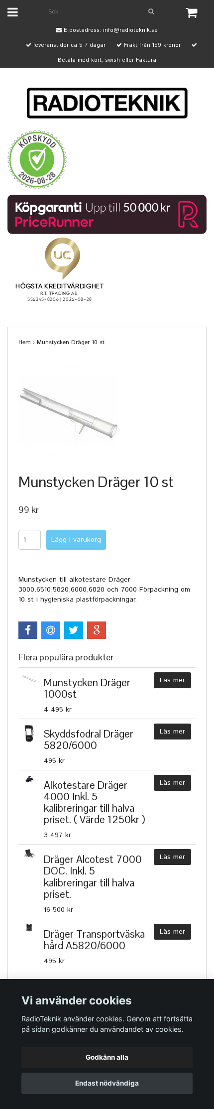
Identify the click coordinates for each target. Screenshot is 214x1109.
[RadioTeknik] (107, 103)
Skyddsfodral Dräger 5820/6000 (88, 739)
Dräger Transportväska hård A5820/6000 (94, 939)
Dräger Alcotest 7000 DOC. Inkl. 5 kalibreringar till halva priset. (93, 876)
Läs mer (172, 680)
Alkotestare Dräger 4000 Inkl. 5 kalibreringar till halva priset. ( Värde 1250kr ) (94, 802)
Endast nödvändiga (107, 1083)
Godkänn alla (107, 1057)
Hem (24, 342)
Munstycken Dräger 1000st (87, 688)
